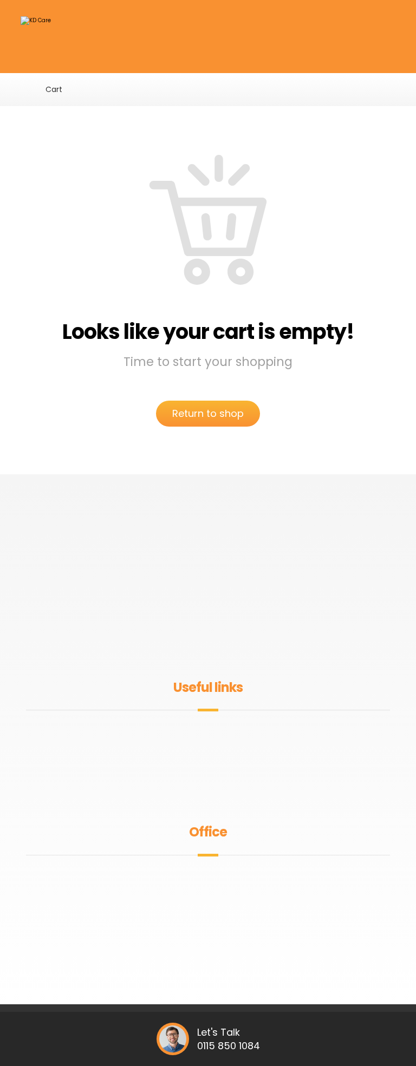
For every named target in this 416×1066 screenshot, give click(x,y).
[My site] (50, 39)
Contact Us (215, 787)
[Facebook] (190, 642)
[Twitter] (208, 642)
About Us (215, 735)
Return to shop (208, 413)
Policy (214, 769)
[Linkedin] (225, 642)
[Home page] (24, 89)
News (214, 752)
